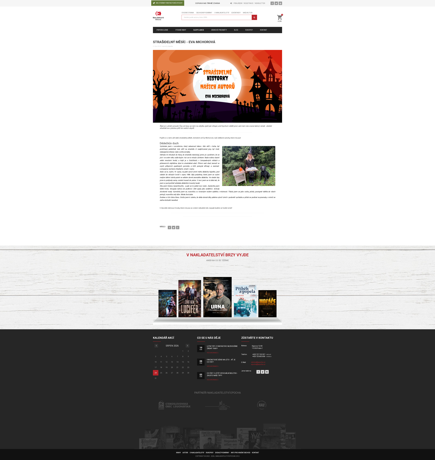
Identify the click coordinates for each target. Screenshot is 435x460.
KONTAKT (255, 452)
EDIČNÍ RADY (236, 12)
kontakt (263, 30)
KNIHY (178, 452)
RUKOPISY (209, 452)
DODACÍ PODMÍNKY (222, 452)
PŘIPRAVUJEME (162, 30)
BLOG (236, 30)
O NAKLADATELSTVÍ (221, 12)
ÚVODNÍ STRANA (188, 12)
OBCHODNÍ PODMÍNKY (204, 12)
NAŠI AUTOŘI (247, 12)
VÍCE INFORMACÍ (212, 353)
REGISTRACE (248, 3)
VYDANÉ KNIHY (180, 30)
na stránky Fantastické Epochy (169, 3)
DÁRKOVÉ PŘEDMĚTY (219, 30)
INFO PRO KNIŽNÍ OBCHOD (240, 452)
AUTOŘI (185, 452)
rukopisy (249, 30)
